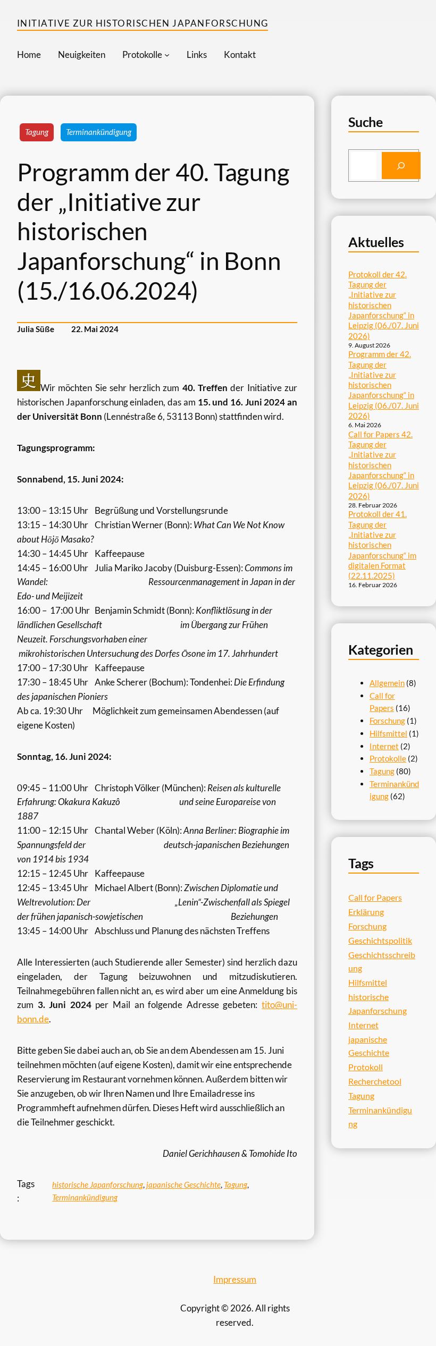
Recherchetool (374, 1081)
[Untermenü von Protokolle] (167, 54)
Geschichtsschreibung (381, 961)
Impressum (234, 1279)
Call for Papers (375, 897)
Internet (384, 746)
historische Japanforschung (97, 1184)
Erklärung (366, 912)
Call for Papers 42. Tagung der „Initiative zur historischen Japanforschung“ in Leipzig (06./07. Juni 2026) (383, 465)
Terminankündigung (98, 132)
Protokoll (365, 1067)
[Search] (401, 165)
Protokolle (388, 758)
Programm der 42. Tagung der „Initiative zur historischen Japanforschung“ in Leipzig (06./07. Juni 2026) (383, 384)
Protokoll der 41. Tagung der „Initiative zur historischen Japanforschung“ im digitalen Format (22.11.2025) (382, 544)
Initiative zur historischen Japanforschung (142, 23)
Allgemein (387, 683)
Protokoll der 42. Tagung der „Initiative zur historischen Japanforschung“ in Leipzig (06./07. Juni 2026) (383, 305)
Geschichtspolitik (380, 940)
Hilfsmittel (388, 733)
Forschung (387, 720)
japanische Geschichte (183, 1184)
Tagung (36, 132)
